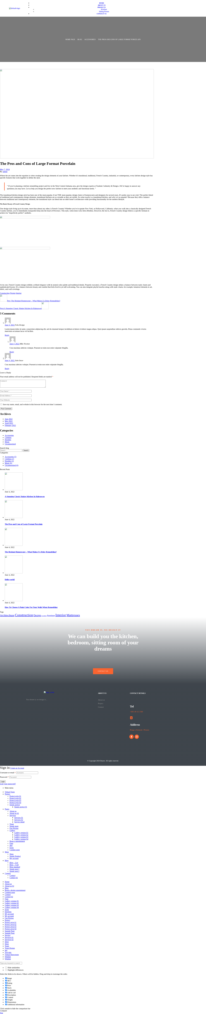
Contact (101, 707)
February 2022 (10, 425)
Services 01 (18, 818)
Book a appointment (17, 841)
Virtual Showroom (12, 955)
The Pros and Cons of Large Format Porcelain (23, 524)
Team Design (10, 948)
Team (12, 824)
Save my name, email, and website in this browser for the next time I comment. (32, 404)
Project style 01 (15, 796)
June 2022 (9, 419)
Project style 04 (15, 803)
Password (4, 777)
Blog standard (15, 867)
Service (7, 935)
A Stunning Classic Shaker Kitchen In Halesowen (25, 497)
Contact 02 (14, 878)
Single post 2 (14, 871)
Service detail (19, 822)
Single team (14, 826)
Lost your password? (8, 784)
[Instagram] (137, 737)
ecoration (44, 615)
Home (7, 882)
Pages (7, 809)
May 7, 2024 (5, 169)
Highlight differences (15, 970)
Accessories (90, 39)
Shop (7, 852)
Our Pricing (14, 828)
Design (12, 293)
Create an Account (17, 768)
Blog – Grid (14, 865)
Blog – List (14, 863)
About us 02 (14, 813)
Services (13, 815)
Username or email (8, 773)
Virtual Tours (10, 792)
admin (5, 172)
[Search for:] (11, 450)
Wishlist (8, 957)
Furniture (51, 615)
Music (7, 442)
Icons (12, 848)
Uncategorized (10, 444)
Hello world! (10, 580)
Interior (18, 293)
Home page (70, 39)
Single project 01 (20, 807)
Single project (15, 805)
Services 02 (18, 820)
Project (100, 703)
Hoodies (8, 440)
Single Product (15, 856)
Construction (5, 293)
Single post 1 (14, 869)
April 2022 (9, 423)
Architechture (7, 615)
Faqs (11, 843)
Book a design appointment (15, 890)
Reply (7, 335)
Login (3, 781)
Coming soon (15, 850)
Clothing (8, 438)
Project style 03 (15, 800)
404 (11, 846)
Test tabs (8, 952)
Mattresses (73, 615)
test (6, 950)
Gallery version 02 (21, 835)
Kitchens (8, 912)
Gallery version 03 (21, 837)
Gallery (12, 830)
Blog (79, 39)
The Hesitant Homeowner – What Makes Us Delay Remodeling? (31, 552)
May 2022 (9, 421)
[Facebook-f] (131, 737)
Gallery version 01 (21, 833)
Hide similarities (13, 968)
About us (101, 700)
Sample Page (10, 931)
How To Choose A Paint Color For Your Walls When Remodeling (31, 607)
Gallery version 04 (21, 839)
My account (14, 858)
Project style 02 (15, 798)
